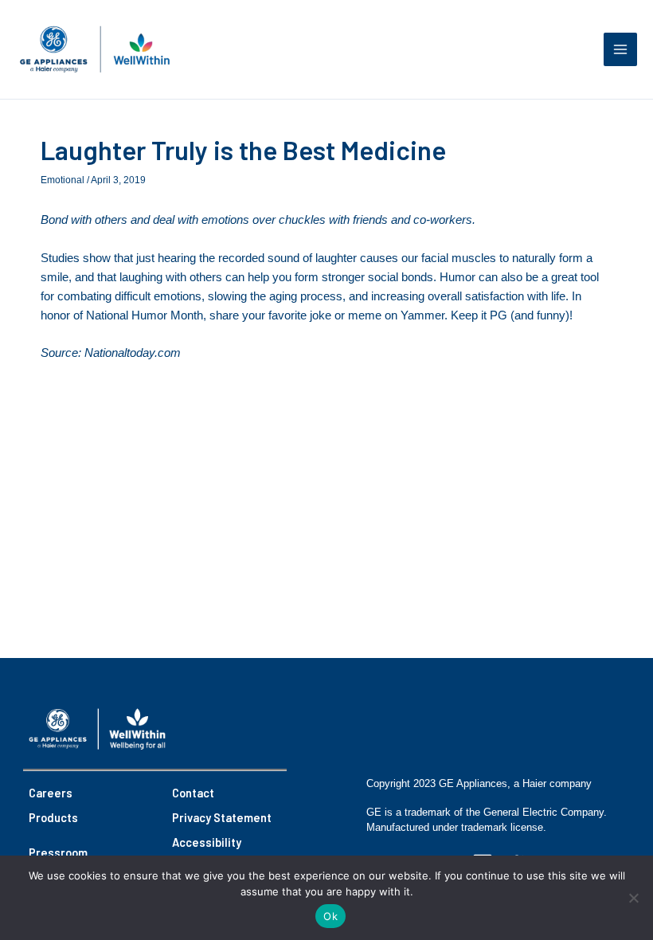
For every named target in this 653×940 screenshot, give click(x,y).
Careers (50, 792)
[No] (633, 898)
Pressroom (58, 852)
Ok (330, 916)
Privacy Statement (222, 817)
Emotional (62, 180)
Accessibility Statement (206, 851)
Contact (193, 792)
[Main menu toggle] (620, 49)
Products (53, 817)
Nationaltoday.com (132, 353)
